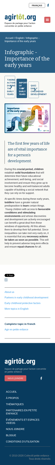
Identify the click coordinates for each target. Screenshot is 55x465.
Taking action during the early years (11, 87)
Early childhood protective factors (22, 303)
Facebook (48, 5)
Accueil (9, 38)
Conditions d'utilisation (22, 441)
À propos (12, 398)
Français (37, 5)
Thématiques (15, 404)
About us (9, 292)
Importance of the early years (23, 88)
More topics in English (17, 309)
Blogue (11, 435)
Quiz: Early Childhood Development (35, 90)
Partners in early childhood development (26, 297)
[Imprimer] (6, 280)
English (20, 38)
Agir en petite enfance (16, 329)
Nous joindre (15, 378)
